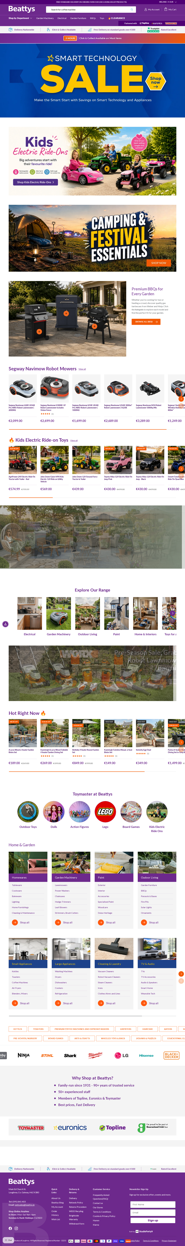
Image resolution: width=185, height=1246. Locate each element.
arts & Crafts (82, 1038)
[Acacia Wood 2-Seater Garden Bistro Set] (23, 733)
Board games (55, 1038)
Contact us (98, 1203)
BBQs (93, 18)
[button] (170, 9)
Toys (102, 18)
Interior (101, 890)
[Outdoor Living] (87, 613)
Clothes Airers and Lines (109, 993)
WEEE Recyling (76, 1211)
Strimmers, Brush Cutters (66, 913)
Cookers (59, 988)
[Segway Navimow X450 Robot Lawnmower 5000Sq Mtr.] (150, 388)
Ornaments (146, 913)
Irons (100, 988)
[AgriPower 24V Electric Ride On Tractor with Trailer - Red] (23, 460)
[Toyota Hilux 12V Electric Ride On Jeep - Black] (150, 460)
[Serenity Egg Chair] (150, 733)
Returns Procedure (77, 1207)
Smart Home (147, 988)
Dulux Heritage (105, 913)
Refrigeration (61, 993)
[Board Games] (131, 811)
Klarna (96, 1224)
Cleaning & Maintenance (23, 913)
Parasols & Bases (149, 896)
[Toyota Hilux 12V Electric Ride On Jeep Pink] (118, 460)
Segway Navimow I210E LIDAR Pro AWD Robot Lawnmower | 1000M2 (85, 407)
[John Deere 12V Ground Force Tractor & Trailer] (86, 460)
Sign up (153, 1220)
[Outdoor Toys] (28, 811)
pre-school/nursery (25, 1038)
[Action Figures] (79, 811)
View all (82, 369)
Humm (96, 1220)
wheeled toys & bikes (113, 1038)
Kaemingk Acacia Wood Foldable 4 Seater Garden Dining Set (54, 751)
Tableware (17, 885)
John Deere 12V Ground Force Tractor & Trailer (84, 478)
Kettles (15, 971)
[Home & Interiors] (145, 613)
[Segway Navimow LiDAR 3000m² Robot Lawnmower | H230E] (118, 388)
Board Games (131, 826)
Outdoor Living (87, 634)
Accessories (103, 896)
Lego (105, 826)
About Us (55, 1198)
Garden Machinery (45, 18)
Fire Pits (145, 901)
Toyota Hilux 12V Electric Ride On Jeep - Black (150, 478)
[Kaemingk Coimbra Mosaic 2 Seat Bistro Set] (118, 733)
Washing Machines (63, 971)
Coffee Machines (20, 982)
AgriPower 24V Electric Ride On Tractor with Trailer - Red (22, 478)
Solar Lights (146, 907)
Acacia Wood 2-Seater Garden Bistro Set (21, 751)
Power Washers (62, 890)
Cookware (17, 890)
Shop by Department (19, 18)
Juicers (168, 1029)
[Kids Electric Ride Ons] (157, 811)
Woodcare (103, 907)
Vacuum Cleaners (106, 971)
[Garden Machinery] (58, 613)
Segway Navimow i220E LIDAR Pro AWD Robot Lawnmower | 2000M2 (22, 407)
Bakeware (16, 896)
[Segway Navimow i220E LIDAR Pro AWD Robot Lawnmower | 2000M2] (23, 388)
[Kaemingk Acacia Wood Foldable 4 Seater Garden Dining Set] (54, 733)
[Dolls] (53, 811)
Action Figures (79, 826)
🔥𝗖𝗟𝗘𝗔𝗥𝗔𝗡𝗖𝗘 (116, 18)
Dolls (54, 826)
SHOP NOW (167, 535)
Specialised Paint (106, 901)
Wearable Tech (148, 993)
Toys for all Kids (174, 634)
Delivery (73, 1198)
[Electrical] (29, 613)
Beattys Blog (57, 1202)
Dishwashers (61, 982)
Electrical (62, 18)
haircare (147, 1029)
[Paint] (116, 613)
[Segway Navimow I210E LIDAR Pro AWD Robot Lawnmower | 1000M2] (86, 388)
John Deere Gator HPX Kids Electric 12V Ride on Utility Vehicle (52, 479)
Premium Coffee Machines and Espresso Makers (82, 1029)
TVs (143, 971)
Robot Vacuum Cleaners (109, 977)
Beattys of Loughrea (22, 1241)
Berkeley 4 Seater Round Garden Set (85, 751)
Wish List (55, 1219)
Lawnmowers (61, 885)
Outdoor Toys (28, 826)
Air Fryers (16, 988)
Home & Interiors (145, 634)
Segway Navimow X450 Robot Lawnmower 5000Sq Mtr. (148, 406)
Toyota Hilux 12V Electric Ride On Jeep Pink (118, 478)
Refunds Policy (76, 1202)
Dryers (58, 977)
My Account (57, 1207)
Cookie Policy (134, 1241)
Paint (116, 634)
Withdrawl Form (76, 1223)
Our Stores (98, 1207)
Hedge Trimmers (63, 901)
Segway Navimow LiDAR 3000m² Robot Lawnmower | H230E (118, 406)
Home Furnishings (20, 907)
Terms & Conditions (102, 1211)
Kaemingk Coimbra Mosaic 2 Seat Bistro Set (118, 751)
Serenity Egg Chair (143, 750)
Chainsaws (60, 896)
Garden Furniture (78, 18)
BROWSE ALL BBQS (144, 322)
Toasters (16, 977)
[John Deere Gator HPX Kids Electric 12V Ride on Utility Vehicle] (54, 460)
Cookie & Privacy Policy (104, 1216)
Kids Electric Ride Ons (157, 829)
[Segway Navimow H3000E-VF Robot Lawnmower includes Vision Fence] (54, 388)
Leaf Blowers (61, 907)
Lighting (16, 901)
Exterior (102, 885)
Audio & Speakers (149, 982)
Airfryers (125, 1029)
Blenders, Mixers (20, 993)
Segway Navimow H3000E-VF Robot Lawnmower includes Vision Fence (53, 407)
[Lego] (105, 811)
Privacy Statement (169, 1241)
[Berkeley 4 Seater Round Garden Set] (86, 733)
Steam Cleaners (105, 982)
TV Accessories (148, 977)
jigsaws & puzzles (146, 1038)
